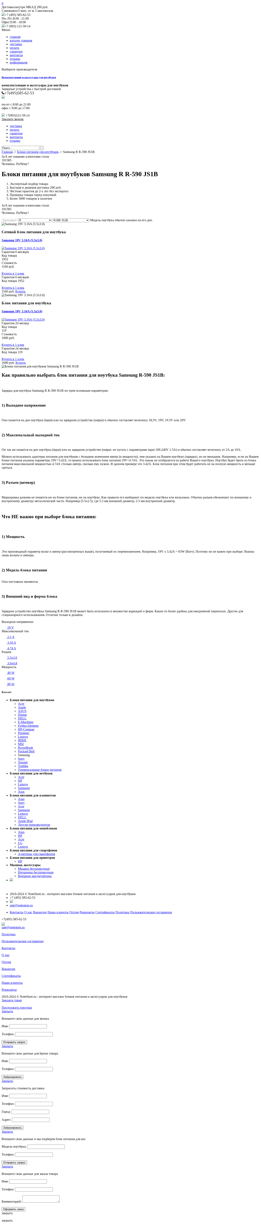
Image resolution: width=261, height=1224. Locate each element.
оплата (14, 47)
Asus (21, 791)
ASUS (22, 711)
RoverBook (25, 747)
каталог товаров (21, 40)
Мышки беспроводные (34, 868)
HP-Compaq (26, 729)
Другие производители (34, 824)
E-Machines (25, 722)
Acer (21, 703)
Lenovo (23, 736)
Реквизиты (87, 912)
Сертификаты (105, 912)
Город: (6, 1111)
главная (15, 36)
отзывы (15, 58)
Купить (20, 291)
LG (20, 843)
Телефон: (8, 1034)
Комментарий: (12, 1201)
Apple (22, 707)
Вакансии (40, 912)
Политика (122, 912)
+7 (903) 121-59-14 (17, 26)
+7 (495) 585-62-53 (17, 14)
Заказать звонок (13, 119)
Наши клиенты (58, 912)
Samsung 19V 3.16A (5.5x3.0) (22, 240)
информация (18, 62)
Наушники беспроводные (36, 872)
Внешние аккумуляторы (35, 876)
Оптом (74, 912)
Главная (7, 152)
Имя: (5, 1026)
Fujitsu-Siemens (28, 725)
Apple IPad (25, 821)
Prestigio (23, 733)
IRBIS (22, 740)
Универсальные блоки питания (39, 769)
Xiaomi (23, 762)
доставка (16, 44)
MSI (21, 744)
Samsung (24, 788)
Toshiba (23, 766)
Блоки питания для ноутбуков (38, 152)
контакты (16, 55)
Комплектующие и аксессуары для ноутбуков (29, 77)
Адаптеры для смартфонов (36, 854)
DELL (22, 718)
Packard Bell (26, 751)
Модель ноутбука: (14, 1146)
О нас (28, 912)
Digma (22, 714)
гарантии (16, 51)
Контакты (16, 912)
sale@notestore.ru (21, 905)
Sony (21, 758)
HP (20, 780)
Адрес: (6, 1119)
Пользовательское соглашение (151, 912)
